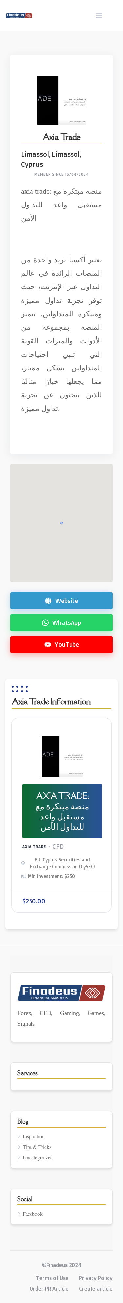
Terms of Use (52, 1278)
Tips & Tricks (37, 1146)
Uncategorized (38, 1157)
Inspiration (34, 1136)
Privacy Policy (96, 1278)
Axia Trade (34, 846)
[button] (61, 523)
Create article (96, 1288)
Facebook (33, 1213)
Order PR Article (49, 1288)
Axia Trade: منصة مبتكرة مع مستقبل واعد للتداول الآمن (62, 811)
